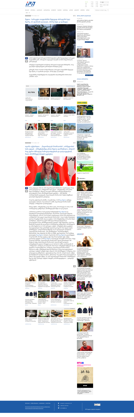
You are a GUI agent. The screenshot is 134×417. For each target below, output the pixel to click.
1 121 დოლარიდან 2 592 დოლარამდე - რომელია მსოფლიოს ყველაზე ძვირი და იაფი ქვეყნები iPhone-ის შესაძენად (84, 335)
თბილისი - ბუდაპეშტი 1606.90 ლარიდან (55, 116)
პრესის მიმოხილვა (82, 79)
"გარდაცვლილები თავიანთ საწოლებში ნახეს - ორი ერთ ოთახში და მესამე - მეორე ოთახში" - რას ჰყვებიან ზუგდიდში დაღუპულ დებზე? (84, 119)
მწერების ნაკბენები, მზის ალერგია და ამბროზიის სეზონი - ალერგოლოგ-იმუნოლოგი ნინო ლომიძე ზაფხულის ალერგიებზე (44, 321)
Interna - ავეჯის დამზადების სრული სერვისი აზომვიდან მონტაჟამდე (31, 320)
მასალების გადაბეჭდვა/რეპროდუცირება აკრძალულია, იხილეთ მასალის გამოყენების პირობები (37, 407)
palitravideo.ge (28, 137)
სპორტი (71, 10)
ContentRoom (72, 308)
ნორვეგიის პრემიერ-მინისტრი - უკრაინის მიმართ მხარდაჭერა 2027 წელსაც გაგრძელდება (85, 28)
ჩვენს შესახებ (34, 403)
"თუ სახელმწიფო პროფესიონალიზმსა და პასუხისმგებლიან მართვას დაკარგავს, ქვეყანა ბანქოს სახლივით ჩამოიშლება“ (84, 156)
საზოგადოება (47, 10)
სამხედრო (76, 10)
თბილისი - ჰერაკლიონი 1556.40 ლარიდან (43, 116)
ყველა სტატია (89, 75)
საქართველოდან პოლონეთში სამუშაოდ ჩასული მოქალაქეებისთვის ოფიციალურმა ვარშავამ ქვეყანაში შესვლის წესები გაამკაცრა (69, 303)
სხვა (27, 12)
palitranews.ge (53, 304)
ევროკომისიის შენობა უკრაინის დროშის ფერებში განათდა (85, 21)
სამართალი (39, 10)
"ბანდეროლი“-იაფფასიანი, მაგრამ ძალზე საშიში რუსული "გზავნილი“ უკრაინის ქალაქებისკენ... (84, 136)
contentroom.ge (28, 324)
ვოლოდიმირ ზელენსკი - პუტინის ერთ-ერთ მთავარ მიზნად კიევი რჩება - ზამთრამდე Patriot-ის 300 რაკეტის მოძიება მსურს (83, 36)
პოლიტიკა (32, 10)
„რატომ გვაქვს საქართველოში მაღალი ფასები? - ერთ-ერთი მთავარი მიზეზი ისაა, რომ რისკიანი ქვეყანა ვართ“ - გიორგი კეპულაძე (84, 355)
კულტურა (82, 10)
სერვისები (41, 403)
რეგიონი (59, 10)
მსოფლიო (53, 10)
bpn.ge (86, 1)
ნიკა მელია (62, 200)
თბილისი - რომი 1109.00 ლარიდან (69, 116)
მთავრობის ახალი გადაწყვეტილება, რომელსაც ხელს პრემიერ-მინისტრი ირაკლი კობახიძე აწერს (30, 134)
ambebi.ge (27, 288)
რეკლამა (48, 403)
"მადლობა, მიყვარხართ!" (83, 173)
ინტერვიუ (79, 47)
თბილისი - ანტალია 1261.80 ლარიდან (29, 116)
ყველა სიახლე (88, 41)
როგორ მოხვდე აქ (70, 86)
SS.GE (27, 86)
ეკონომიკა (65, 10)
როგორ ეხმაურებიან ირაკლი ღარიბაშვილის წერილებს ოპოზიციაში (56, 300)
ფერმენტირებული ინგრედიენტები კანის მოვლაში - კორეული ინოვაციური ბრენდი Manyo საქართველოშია (69, 321)
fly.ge (26, 120)
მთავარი (27, 10)
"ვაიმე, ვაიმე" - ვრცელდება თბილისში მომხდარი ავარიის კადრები (69, 133)
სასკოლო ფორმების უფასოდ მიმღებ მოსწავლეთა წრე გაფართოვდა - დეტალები (31, 301)
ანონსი (87, 10)
